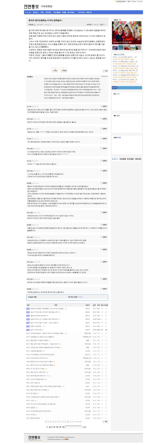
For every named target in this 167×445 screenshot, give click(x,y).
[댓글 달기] (103, 106)
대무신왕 (30, 119)
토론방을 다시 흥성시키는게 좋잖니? (42, 337)
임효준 (33, 407)
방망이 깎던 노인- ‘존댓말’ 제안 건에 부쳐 (44, 319)
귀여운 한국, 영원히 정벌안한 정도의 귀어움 (45, 347)
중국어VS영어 (35, 418)
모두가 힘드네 (35, 383)
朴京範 (31, 24)
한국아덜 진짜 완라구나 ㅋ (39, 376)
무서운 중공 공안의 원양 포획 (40, 411)
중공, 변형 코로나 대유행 (39, 390)
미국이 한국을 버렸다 (38, 379)
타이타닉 (33, 414)
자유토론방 (46, 6)
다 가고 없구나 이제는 (38, 369)
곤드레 (29, 106)
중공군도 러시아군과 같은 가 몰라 (42, 361)
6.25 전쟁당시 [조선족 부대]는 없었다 (43, 354)
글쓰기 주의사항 (36, 330)
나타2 (32, 400)
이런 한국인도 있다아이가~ (39, 358)
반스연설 (33, 393)
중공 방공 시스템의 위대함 (39, 340)
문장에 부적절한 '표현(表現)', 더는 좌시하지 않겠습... (48, 308)
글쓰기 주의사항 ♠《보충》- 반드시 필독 (44, 323)
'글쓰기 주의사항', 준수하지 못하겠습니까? (44, 312)
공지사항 (139, 1)
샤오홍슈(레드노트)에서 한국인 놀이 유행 (44, 397)
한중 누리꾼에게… (37, 326)
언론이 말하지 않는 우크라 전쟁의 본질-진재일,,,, (46, 386)
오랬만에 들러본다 (37, 351)
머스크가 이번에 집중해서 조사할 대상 (43, 404)
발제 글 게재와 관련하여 (38, 315)
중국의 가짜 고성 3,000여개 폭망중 (42, 365)
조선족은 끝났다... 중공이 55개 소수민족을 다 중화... (47, 333)
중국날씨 (133, 1)
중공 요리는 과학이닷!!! (38, 372)
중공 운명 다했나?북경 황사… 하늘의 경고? (45, 344)
